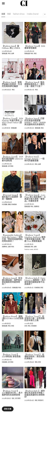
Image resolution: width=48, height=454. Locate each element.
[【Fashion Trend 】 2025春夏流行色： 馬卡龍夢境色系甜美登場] (13, 377)
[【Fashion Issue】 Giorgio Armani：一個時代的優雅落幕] (35, 143)
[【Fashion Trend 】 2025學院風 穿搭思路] (13, 341)
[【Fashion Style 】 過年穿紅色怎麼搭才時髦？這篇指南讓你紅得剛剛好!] (35, 377)
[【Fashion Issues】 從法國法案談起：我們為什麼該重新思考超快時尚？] (13, 265)
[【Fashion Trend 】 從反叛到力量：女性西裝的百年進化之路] (35, 303)
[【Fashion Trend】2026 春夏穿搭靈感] (35, 33)
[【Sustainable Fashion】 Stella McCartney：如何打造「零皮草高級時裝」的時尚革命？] (13, 222)
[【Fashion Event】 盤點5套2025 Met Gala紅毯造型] (13, 303)
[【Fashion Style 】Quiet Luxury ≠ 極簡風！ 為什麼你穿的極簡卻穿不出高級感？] (35, 265)
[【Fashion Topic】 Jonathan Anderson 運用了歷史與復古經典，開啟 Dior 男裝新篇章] (35, 222)
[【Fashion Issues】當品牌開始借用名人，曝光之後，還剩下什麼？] (35, 69)
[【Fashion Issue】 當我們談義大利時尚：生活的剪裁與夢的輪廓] (13, 69)
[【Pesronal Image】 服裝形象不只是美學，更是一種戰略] (13, 181)
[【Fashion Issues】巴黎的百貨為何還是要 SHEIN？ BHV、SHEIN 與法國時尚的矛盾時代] (35, 105)
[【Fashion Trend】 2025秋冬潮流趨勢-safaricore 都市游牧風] (13, 143)
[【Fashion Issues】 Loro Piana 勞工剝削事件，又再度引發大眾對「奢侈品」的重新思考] (35, 181)
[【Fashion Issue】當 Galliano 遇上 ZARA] (13, 33)
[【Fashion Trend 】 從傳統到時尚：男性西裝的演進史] (35, 341)
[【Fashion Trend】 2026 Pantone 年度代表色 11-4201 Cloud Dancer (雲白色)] (13, 105)
